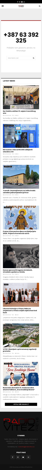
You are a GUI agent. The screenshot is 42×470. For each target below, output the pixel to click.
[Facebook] (12, 457)
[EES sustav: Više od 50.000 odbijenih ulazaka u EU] (21, 136)
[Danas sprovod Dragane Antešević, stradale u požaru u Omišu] (21, 256)
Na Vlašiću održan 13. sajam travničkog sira (19, 112)
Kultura (6, 284)
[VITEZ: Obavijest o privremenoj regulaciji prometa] (21, 335)
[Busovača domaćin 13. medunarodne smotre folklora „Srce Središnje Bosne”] (21, 374)
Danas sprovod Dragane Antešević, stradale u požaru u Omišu (17, 271)
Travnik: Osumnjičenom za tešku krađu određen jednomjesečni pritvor (19, 191)
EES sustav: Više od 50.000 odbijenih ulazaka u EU (18, 151)
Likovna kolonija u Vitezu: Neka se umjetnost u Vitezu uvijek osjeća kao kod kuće (20, 310)
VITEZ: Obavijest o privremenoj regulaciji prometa (19, 350)
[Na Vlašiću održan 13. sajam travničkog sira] (21, 97)
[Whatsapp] (28, 457)
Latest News (9, 81)
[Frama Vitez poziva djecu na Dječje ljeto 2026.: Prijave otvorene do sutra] (21, 218)
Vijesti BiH (6, 245)
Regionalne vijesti (8, 125)
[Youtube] (23, 457)
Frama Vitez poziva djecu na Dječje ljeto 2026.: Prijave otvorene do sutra (19, 232)
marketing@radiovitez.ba (26, 446)
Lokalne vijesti (8, 87)
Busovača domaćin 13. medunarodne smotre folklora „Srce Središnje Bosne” (19, 389)
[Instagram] (18, 457)
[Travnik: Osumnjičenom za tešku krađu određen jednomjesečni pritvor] (21, 177)
